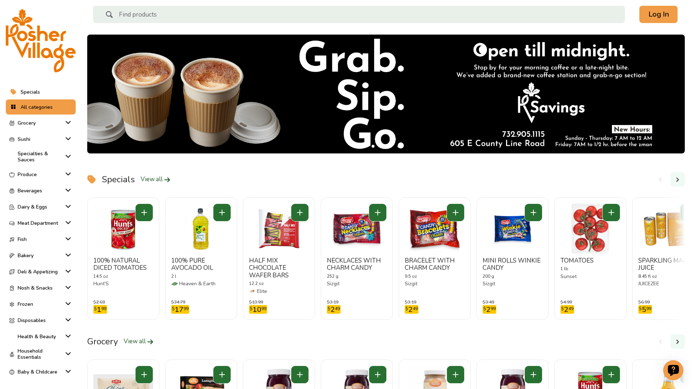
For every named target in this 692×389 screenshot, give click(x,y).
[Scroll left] (660, 179)
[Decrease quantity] (144, 212)
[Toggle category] (66, 122)
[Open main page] (41, 41)
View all (152, 179)
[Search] (109, 15)
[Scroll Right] (677, 179)
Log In (658, 14)
